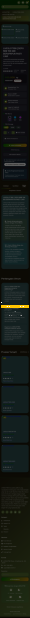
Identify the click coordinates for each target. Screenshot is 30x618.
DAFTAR (8, 306)
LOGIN (22, 306)
